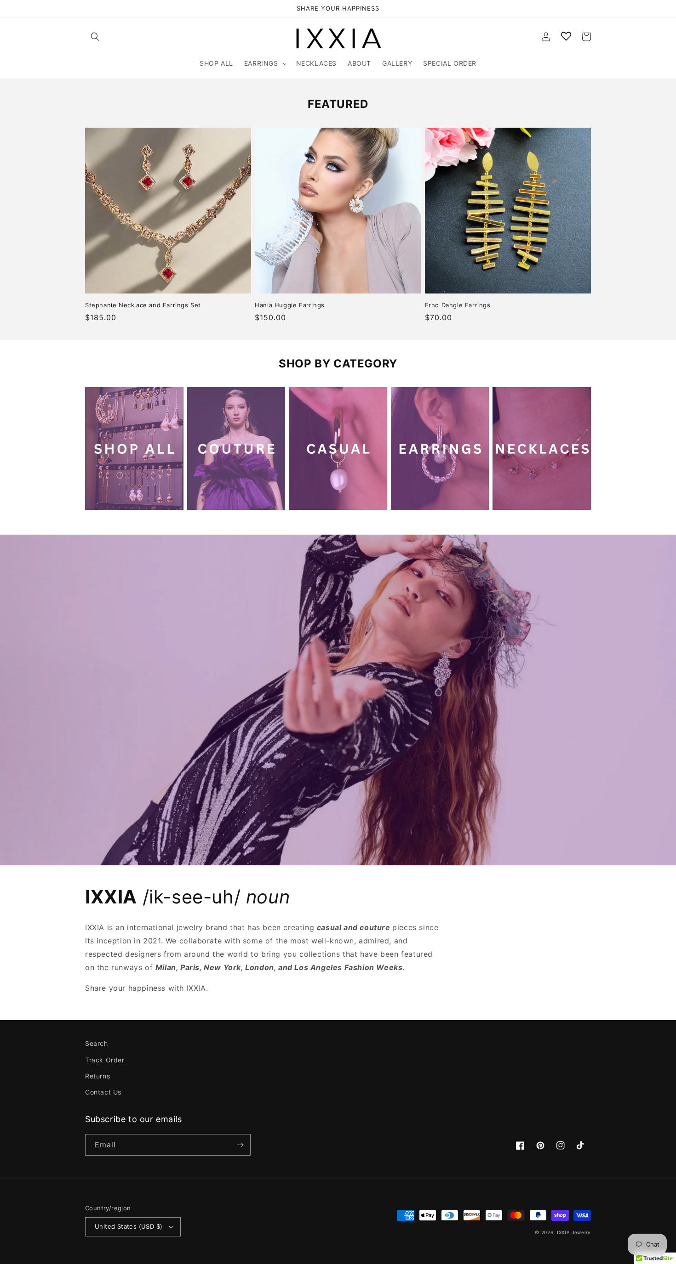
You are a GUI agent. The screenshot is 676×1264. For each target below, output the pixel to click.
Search (96, 1043)
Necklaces (514, 500)
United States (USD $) (128, 1226)
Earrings (408, 500)
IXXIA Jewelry (574, 1232)
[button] (95, 37)
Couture (203, 500)
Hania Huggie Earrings (290, 305)
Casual (302, 500)
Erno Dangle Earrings (458, 305)
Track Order (105, 1060)
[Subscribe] (240, 1145)
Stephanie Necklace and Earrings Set (143, 305)
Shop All (102, 500)
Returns (97, 1076)
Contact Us (103, 1092)
